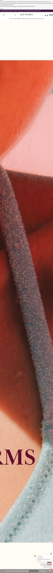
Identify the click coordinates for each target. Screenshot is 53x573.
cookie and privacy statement (7, 4)
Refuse (14, 6)
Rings (27, 18)
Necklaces (14, 18)
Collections (34, 18)
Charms (30, 18)
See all (10, 18)
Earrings (23, 18)
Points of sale (41, 18)
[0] (51, 15)
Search (15, 15)
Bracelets (19, 18)
